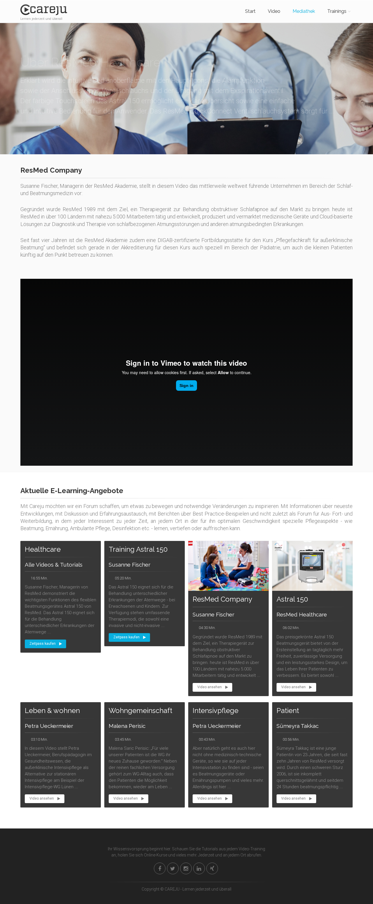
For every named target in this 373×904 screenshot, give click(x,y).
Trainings (336, 11)
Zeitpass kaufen (42, 644)
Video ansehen (209, 687)
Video (274, 11)
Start (250, 11)
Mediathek (304, 11)
